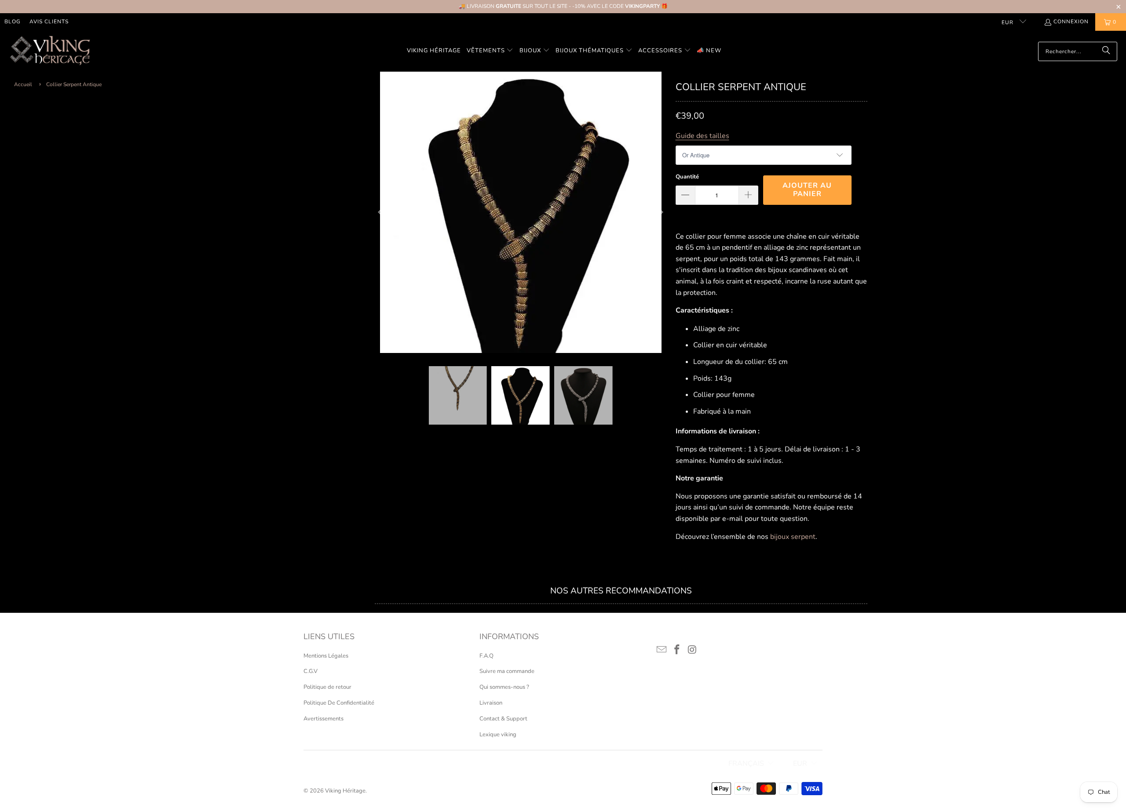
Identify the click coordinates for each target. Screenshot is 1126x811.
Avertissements (323, 719)
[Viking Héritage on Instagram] (692, 650)
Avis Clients (49, 21)
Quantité (687, 177)
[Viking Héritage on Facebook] (677, 650)
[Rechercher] (1106, 51)
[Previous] (381, 212)
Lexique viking (497, 734)
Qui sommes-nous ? (504, 687)
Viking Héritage (345, 791)
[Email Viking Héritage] (662, 650)
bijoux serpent (792, 537)
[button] (490, 51)
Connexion (1071, 21)
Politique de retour (327, 687)
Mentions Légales (325, 656)
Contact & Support (503, 719)
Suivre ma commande (506, 671)
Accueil (23, 84)
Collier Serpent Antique (74, 84)
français (746, 763)
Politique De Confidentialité (338, 703)
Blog (12, 21)
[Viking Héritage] (49, 51)
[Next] (660, 212)
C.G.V (310, 671)
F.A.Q (486, 656)
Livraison (490, 703)
